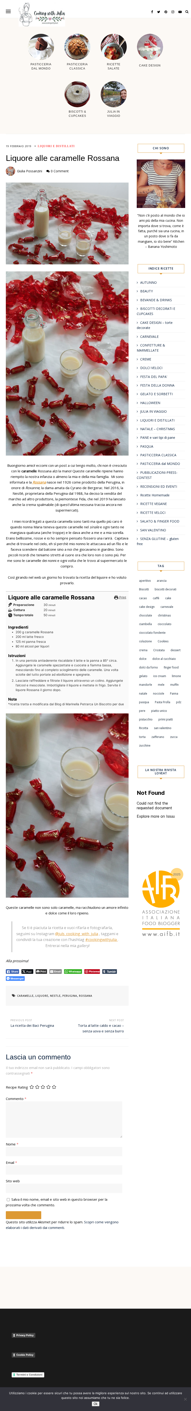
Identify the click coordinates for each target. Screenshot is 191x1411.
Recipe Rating (17, 1087)
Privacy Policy (25, 1335)
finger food (171, 667)
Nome (12, 1144)
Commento (16, 1098)
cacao (143, 598)
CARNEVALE (149, 336)
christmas (164, 615)
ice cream (159, 676)
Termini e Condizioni (29, 1374)
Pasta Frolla (162, 702)
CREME (145, 359)
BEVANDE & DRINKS (156, 300)
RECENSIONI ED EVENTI (158, 486)
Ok (96, 1404)
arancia (162, 581)
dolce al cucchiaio (164, 659)
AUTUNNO (148, 282)
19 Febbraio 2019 (18, 146)
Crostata (159, 650)
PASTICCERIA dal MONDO (160, 463)
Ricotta (143, 728)
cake (168, 598)
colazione (145, 641)
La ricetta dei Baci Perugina (32, 1025)
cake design (147, 607)
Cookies (163, 641)
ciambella (145, 624)
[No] (185, 1399)
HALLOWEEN (150, 403)
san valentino (162, 728)
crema (143, 650)
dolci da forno (148, 667)
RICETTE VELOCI (152, 512)
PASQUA (146, 446)
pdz (178, 702)
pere (142, 711)
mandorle (145, 685)
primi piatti (165, 719)
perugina (69, 995)
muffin (174, 685)
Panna (174, 693)
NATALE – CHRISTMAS (157, 429)
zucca (173, 737)
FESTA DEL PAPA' (153, 376)
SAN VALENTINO (153, 530)
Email (11, 1162)
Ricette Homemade (155, 495)
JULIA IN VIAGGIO (153, 411)
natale (143, 693)
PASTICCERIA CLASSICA (158, 455)
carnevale (166, 607)
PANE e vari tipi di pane (157, 437)
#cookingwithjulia (101, 939)
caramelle (25, 995)
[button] (8, 11)
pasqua (144, 702)
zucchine (144, 745)
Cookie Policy (24, 1354)
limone (176, 676)
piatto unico (159, 711)
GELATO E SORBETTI (156, 394)
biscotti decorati (165, 589)
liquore (41, 995)
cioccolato (164, 624)
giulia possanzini (29, 171)
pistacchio (146, 719)
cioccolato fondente (152, 633)
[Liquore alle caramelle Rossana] (67, 223)
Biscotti (144, 589)
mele (161, 685)
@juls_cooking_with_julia (76, 933)
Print (122, 597)
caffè (156, 598)
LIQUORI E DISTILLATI (56, 146)
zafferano (157, 737)
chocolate (145, 615)
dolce (143, 659)
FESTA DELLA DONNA (157, 385)
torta (142, 737)
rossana (85, 995)
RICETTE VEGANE (153, 503)
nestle (55, 995)
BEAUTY (146, 291)
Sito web (13, 1181)
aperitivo (145, 581)
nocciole (158, 693)
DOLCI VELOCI (151, 368)
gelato (143, 676)
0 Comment (60, 171)
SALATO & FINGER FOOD (159, 521)
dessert (176, 650)
